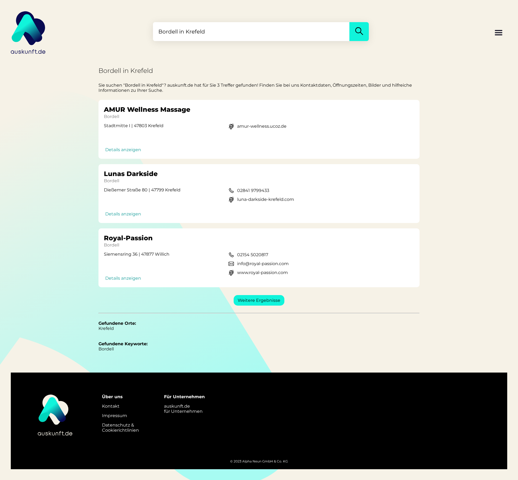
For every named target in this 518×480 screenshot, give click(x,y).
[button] (498, 33)
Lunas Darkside (131, 174)
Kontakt (111, 406)
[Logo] (28, 31)
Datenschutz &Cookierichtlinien (120, 427)
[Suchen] (359, 31)
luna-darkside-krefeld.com (265, 199)
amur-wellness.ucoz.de (262, 126)
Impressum (114, 415)
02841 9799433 (253, 190)
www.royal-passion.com (262, 272)
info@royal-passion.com (263, 263)
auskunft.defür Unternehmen (183, 409)
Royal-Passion (128, 238)
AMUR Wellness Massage (147, 109)
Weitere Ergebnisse (259, 300)
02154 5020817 (252, 254)
